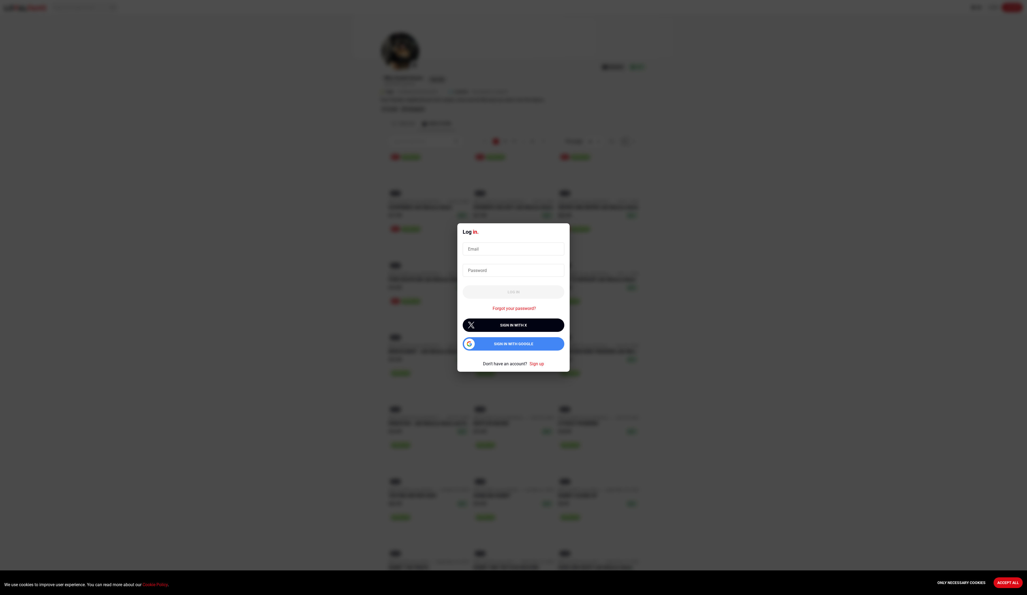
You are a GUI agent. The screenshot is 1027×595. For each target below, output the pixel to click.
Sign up (537, 363)
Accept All (1008, 583)
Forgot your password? (514, 308)
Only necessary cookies (961, 583)
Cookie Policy (155, 584)
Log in (514, 292)
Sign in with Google (513, 344)
